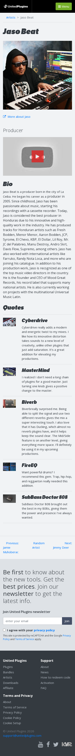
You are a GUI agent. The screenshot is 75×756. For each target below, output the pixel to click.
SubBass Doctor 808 (45, 497)
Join (67, 621)
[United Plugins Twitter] (56, 744)
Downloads (10, 683)
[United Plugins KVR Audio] (67, 744)
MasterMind (36, 370)
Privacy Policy (12, 712)
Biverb (29, 402)
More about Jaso (18, 117)
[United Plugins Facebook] (48, 744)
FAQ (43, 688)
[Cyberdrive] (9, 322)
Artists (10, 17)
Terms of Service (24, 639)
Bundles (8, 672)
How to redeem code (55, 677)
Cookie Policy (12, 718)
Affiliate (8, 688)
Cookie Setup (12, 723)
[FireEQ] (9, 466)
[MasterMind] (9, 371)
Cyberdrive (35, 320)
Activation (47, 683)
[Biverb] (9, 403)
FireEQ (29, 465)
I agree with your (31, 630)
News (45, 672)
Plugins (8, 667)
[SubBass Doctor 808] (9, 498)
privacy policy (44, 630)
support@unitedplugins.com (22, 735)
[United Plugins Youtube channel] (40, 744)
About (45, 667)
